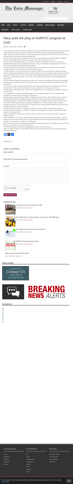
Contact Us (46, 1)
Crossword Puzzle (54, 454)
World (28, 466)
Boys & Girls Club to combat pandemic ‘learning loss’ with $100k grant (37, 217)
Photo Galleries (53, 459)
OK (69, 481)
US (27, 454)
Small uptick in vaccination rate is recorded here (30, 229)
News (8, 25)
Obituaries (60, 25)
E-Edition (53, 1)
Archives (66, 1)
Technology (29, 461)
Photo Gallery (15, 30)
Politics (28, 464)
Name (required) (8, 152)
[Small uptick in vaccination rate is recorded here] (10, 233)
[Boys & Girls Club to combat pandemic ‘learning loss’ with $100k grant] (10, 221)
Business (29, 469)
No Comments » (28, 208)
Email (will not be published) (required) (15, 159)
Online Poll (52, 461)
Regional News (27, 30)
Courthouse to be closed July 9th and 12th (29, 205)
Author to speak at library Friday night (17, 253)
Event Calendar (50, 25)
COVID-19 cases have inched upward (27, 241)
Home (2, 25)
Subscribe (59, 1)
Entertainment (30, 459)
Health (28, 471)
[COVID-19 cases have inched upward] (10, 245)
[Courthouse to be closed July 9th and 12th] (10, 209)
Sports (15, 25)
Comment (6, 166)
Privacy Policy (5, 481)
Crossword (5, 30)
